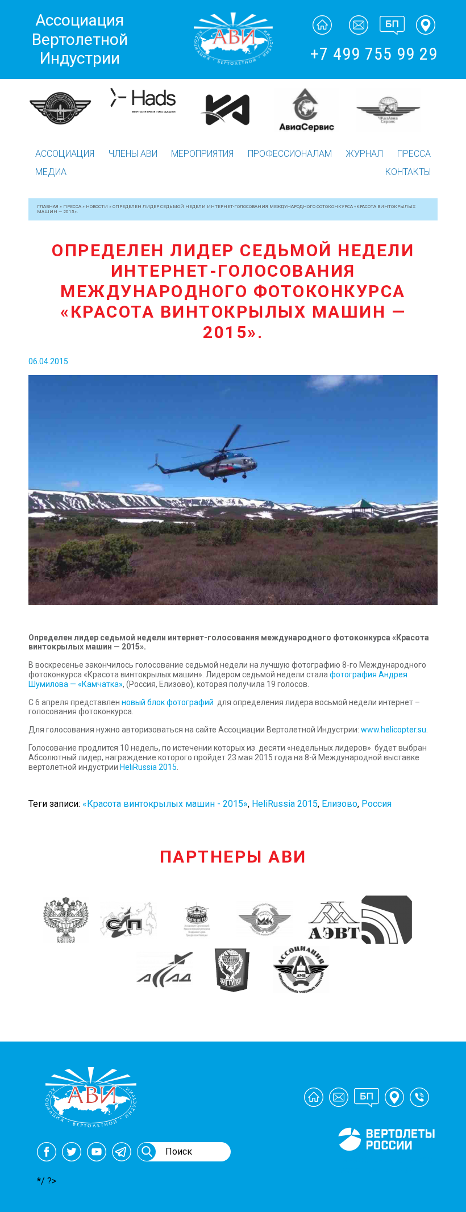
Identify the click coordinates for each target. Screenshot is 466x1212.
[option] (69, 110)
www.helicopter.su (393, 729)
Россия (376, 803)
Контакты (408, 171)
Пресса (414, 153)
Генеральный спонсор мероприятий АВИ (385, 1165)
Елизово (339, 803)
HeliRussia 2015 (148, 767)
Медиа (50, 171)
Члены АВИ (133, 153)
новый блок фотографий (168, 702)
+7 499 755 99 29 (374, 54)
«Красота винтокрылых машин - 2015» (165, 803)
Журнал (364, 153)
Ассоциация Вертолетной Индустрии (80, 39)
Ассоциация (64, 153)
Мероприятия (202, 153)
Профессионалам (290, 153)
